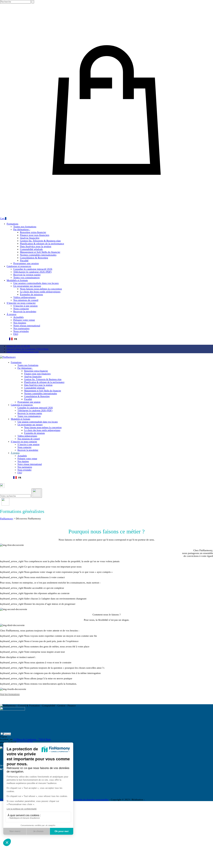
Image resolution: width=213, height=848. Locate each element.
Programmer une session (26, 263)
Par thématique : (21, 229)
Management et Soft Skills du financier (40, 252)
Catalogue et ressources (19, 266)
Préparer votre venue (24, 320)
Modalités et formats (17, 280)
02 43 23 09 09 (18, 346)
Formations (12, 223)
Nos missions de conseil (25, 300)
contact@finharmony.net (23, 351)
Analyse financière (29, 238)
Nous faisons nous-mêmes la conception (41, 288)
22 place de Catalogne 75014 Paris (27, 349)
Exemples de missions (31, 294)
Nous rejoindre (21, 331)
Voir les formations (10, 694)
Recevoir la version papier (27, 274)
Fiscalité (24, 260)
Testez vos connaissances (26, 277)
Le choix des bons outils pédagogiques (40, 291)
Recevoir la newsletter (24, 311)
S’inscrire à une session (25, 305)
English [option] (3, 736)
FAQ (15, 334)
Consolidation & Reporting (34, 257)
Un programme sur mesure (27, 286)
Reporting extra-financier (33, 232)
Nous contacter (21, 308)
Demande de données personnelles (91, 799)
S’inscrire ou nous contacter (21, 303)
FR (15, 339)
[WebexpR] (145, 799)
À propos (11, 314)
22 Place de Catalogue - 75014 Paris (32, 739)
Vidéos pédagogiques (24, 297)
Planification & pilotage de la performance (42, 243)
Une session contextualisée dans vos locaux (36, 283)
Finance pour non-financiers (34, 235)
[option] (5, 736)
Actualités (18, 317)
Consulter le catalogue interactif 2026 (32, 269)
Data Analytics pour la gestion (35, 246)
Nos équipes (19, 322)
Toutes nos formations (24, 226)
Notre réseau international (26, 325)
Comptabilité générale (31, 249)
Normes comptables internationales (38, 255)
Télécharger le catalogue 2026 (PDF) (32, 272)
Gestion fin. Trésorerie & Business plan (40, 240)
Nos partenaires (21, 328)
